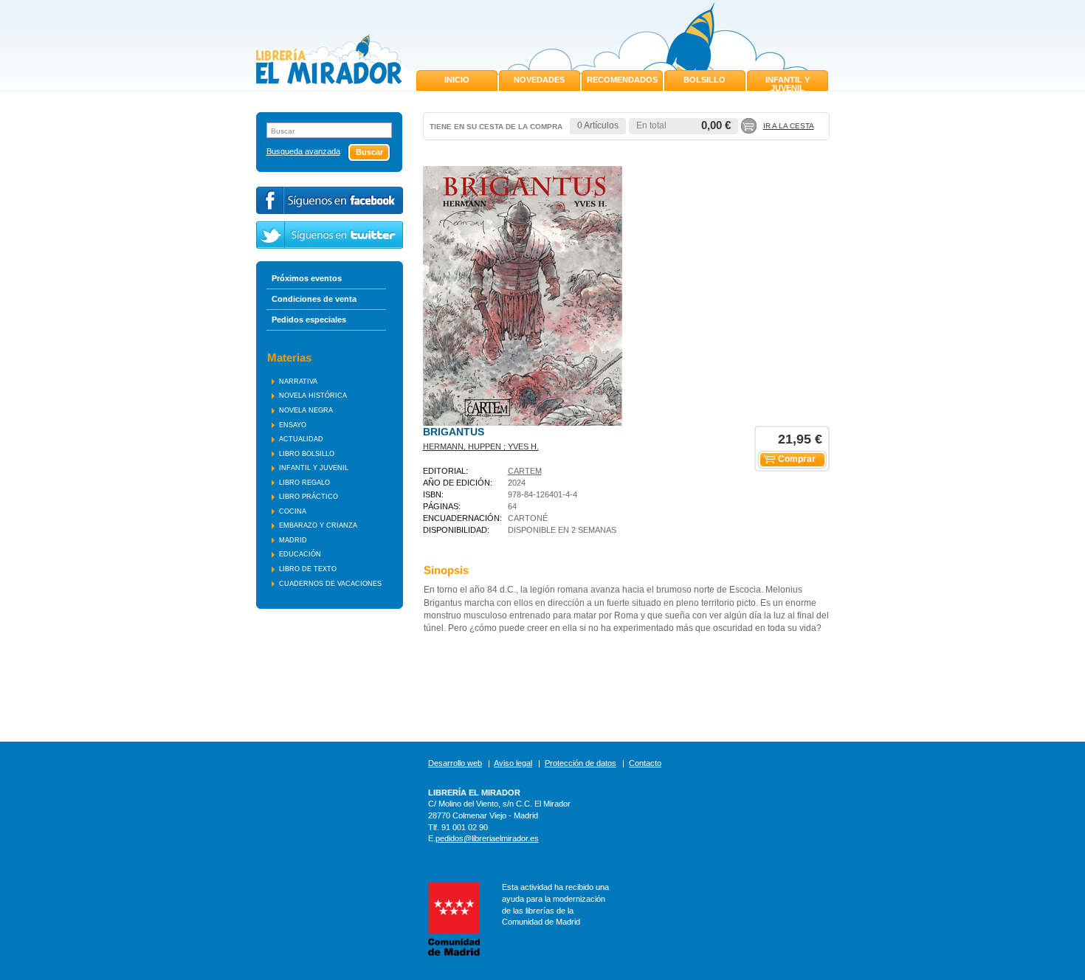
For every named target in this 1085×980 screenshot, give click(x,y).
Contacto (645, 763)
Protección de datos (580, 763)
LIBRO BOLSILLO (306, 454)
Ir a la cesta (788, 126)
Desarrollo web (455, 763)
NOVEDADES (539, 79)
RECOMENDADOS (622, 79)
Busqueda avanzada (303, 152)
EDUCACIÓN (300, 554)
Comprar (797, 459)
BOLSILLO (704, 79)
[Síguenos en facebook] (329, 200)
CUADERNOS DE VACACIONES (330, 583)
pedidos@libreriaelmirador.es (487, 838)
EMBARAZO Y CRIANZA (318, 525)
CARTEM (525, 470)
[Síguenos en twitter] (329, 235)
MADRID (293, 540)
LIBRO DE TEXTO (308, 569)
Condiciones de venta (314, 298)
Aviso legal (513, 763)
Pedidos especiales (309, 319)
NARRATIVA (298, 381)
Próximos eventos (307, 278)
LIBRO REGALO (304, 482)
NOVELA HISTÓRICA (313, 395)
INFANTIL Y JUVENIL (787, 83)
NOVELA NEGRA (306, 410)
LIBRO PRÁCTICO (308, 496)
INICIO (456, 79)
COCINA (292, 511)
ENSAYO (292, 425)
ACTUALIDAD (301, 439)
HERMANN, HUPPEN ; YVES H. (481, 446)
